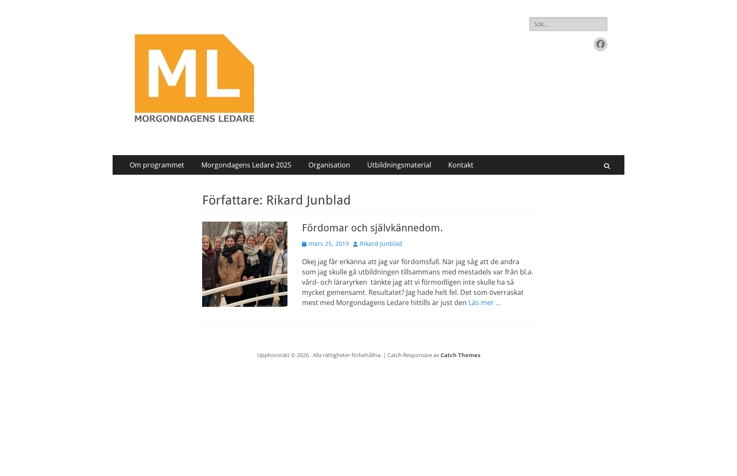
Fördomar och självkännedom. (372, 228)
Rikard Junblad (381, 243)
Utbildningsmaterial (399, 165)
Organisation (329, 165)
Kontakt (460, 165)
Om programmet (157, 165)
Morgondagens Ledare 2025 (246, 165)
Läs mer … (484, 302)
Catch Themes (460, 355)
